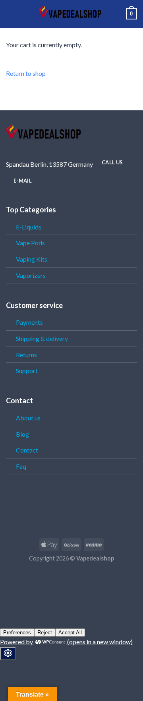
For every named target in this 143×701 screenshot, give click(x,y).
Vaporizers (31, 275)
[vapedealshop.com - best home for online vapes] (71, 13)
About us (28, 418)
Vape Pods (30, 243)
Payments (29, 322)
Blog (22, 434)
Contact (27, 450)
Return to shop (26, 73)
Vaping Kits (31, 259)
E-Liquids (28, 227)
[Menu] (10, 13)
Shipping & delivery (42, 338)
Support (27, 370)
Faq (21, 466)
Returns (26, 354)
